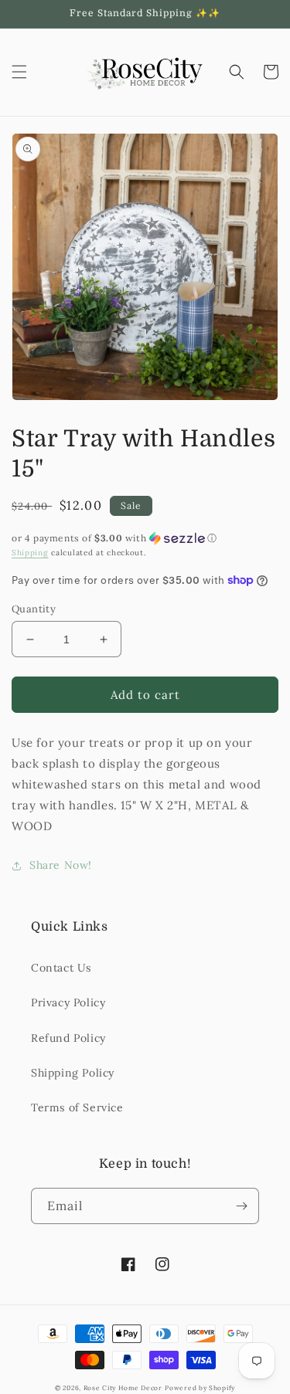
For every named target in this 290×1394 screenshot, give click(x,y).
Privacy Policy (68, 1002)
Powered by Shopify (200, 1388)
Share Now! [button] (60, 865)
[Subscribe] (241, 1206)
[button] (19, 72)
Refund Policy (68, 1038)
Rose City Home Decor (123, 1388)
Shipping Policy (72, 1073)
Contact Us (61, 968)
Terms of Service (77, 1107)
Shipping (30, 553)
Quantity (34, 609)
